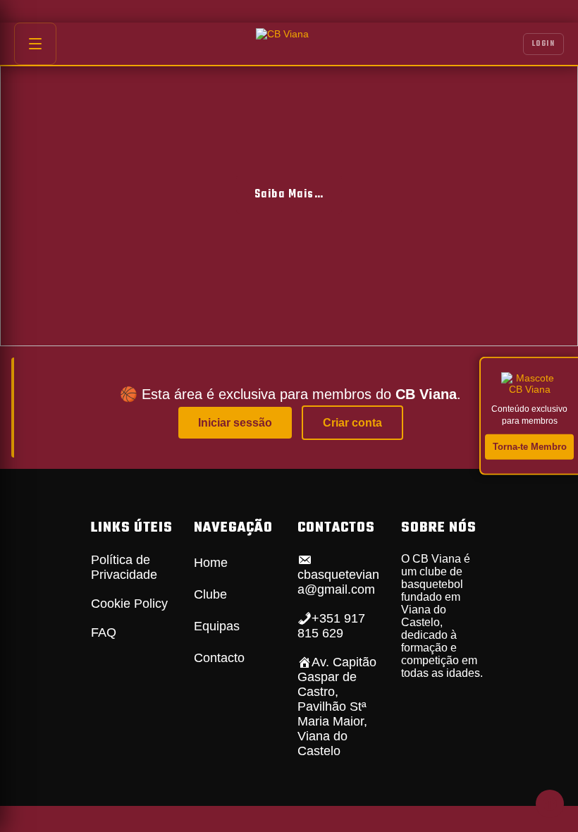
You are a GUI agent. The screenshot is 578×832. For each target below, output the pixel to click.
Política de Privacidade (124, 567)
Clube (210, 594)
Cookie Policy (129, 604)
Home (211, 563)
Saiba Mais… (289, 194)
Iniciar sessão (235, 423)
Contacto (219, 658)
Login (543, 44)
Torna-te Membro (530, 446)
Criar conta (352, 423)
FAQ (103, 632)
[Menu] (35, 44)
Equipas (217, 626)
